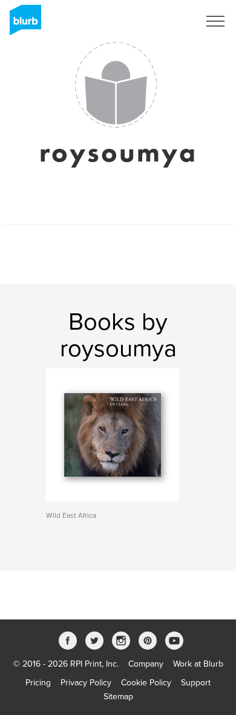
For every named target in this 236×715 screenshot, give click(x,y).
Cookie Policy (146, 682)
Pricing (38, 682)
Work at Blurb (198, 664)
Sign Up (168, 21)
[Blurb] (22, 24)
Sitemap (118, 696)
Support (196, 682)
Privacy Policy (86, 682)
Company (145, 664)
